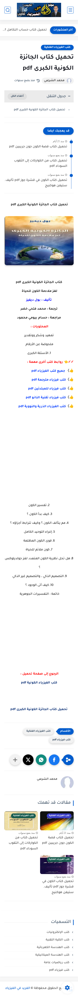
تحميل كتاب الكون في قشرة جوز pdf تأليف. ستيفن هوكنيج (36, 183)
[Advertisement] (39, 456)
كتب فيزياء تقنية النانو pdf (46, 398)
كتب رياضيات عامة (57, 962)
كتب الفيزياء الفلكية (57, 47)
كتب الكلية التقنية (58, 940)
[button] (54, 759)
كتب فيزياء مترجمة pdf (49, 380)
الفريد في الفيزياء (17, 988)
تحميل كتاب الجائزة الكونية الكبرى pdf (39, 109)
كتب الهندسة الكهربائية (53, 947)
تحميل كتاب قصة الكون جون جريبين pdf (38, 147)
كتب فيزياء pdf (61, 740)
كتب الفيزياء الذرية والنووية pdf (42, 406)
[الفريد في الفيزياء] (39, 10)
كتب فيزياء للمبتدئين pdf (47, 389)
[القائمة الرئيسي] (70, 10)
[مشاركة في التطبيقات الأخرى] (15, 759)
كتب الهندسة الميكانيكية (52, 955)
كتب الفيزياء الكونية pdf (39, 683)
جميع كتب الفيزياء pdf (48, 371)
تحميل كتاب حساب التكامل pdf (24, 30)
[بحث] (7, 10)
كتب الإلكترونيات (58, 932)
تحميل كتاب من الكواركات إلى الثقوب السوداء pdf (40, 163)
